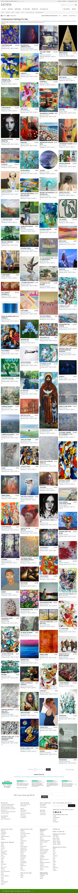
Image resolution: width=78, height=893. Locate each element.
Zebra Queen (5, 495)
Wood (2, 884)
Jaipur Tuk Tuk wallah (25, 529)
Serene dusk (25, 659)
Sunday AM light (64, 192)
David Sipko (25, 341)
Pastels (2, 868)
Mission (22, 852)
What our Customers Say (25, 813)
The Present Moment (66, 143)
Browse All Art (4, 810)
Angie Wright (26, 611)
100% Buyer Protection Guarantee (8, 808)
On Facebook (23, 816)
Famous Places (43, 846)
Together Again (6, 45)
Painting (2, 830)
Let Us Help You (44, 9)
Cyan (54, 857)
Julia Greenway (45, 624)
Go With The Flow (7, 654)
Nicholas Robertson (27, 531)
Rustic (21, 867)
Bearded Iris (25, 339)
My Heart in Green (26, 632)
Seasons (41, 865)
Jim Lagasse (64, 505)
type (3, 12)
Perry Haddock (65, 270)
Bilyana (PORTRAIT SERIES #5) (7, 140)
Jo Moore (63, 145)
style (13, 12)
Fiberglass (3, 852)
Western (42, 869)
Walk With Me (25, 712)
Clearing (4, 559)
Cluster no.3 (44, 547)
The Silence (62, 219)
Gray (54, 851)
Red (54, 860)
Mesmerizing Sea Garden (64, 325)
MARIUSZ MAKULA (66, 78)
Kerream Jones (26, 441)
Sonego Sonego (7, 528)
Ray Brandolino (45, 464)
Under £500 (55, 835)
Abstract (22, 830)
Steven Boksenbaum (27, 229)
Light (2, 859)
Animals (41, 833)
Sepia (21, 868)
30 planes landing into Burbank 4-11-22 (65, 433)
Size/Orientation (39, 12)
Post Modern (23, 861)
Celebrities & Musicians (45, 840)
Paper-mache (4, 867)
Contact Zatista (43, 807)
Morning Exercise (45, 229)
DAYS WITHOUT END (46, 602)
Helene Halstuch (45, 286)
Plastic (2, 874)
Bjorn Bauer (64, 111)
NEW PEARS (24, 583)
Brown (54, 864)
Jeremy (3, 592)
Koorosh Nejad (45, 195)
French (21, 845)
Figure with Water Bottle (27, 227)
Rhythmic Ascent (64, 481)
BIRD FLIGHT (62, 241)
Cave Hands (24, 310)
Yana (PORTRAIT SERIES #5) (47, 520)
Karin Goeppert (65, 562)
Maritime (42, 858)
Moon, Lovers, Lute (27, 748)
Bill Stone (25, 584)
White (54, 848)
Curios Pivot (44, 727)
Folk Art (22, 843)
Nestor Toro (6, 46)
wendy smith (64, 327)
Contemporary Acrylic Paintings (22, 776)
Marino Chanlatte (7, 165)
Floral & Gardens (43, 852)
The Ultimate (44, 576)
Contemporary (23, 840)
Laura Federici (7, 295)
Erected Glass (25, 415)
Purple (54, 869)
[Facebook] (56, 812)
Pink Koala (24, 109)
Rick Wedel (44, 549)
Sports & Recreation (44, 866)
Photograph (3, 832)
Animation (42, 834)
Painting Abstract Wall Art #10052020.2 (7, 711)
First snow (62, 77)
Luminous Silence (7, 406)
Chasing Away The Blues (65, 532)
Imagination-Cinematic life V (26, 46)
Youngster (62, 715)
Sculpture (3, 839)
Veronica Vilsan (45, 339)
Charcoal (3, 848)
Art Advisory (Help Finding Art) (7, 804)
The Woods (63, 760)
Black (54, 850)
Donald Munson (26, 312)
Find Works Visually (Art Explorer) (8, 811)
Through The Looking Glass (6, 80)
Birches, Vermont (7, 242)
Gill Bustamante (7, 220)
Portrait (41, 876)
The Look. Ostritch (27, 496)
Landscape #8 (5, 107)
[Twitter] (58, 812)
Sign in (59, 1)
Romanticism (23, 865)
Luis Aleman (6, 352)
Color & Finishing (29, 12)
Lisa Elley (44, 145)
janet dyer (6, 243)
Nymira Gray (6, 142)
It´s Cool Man (63, 628)
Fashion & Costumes (44, 849)
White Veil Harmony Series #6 (46, 462)
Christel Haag (26, 110)
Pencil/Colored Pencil (5, 871)
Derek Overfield (26, 363)
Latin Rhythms (25, 466)
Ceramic (2, 846)
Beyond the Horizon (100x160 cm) (46, 193)
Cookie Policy (43, 814)
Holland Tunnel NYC (45, 52)
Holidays (42, 855)
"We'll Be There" (26, 439)
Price (22, 12)
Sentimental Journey (47, 113)
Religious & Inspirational (45, 862)
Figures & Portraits (44, 850)
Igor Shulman (64, 657)
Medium (22, 875)
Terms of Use (42, 811)
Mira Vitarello (26, 144)
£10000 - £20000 (57, 842)
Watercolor (3, 883)
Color (21, 839)
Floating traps (26, 248)
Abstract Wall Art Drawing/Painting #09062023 (7, 738)
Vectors (62, 109)
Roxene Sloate (64, 242)
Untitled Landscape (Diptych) (46, 622)
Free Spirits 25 (44, 337)
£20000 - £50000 (57, 844)
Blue (54, 854)
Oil (1, 865)
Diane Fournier (26, 75)
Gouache (3, 856)
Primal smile (44, 654)
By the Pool (25, 390)
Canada (54, 816)
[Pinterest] (60, 812)
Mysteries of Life (45, 364)
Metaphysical (23, 851)
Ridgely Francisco (65, 193)
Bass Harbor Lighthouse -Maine (65, 502)
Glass (2, 855)
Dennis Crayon (45, 172)
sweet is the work (65, 406)
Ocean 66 (4, 164)
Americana (22, 832)
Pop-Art (22, 859)
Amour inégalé (6, 526)
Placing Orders (43, 804)
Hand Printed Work (5, 836)
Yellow (54, 866)
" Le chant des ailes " (27, 282)
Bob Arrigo (25, 196)
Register (64, 1)
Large (21, 877)
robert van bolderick (27, 48)
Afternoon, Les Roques (45, 283)
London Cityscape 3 (7, 434)
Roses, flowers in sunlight (26, 683)
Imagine (3, 674)
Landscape (42, 856)
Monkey (42, 751)
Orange (54, 861)
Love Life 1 (43, 691)
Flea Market (5, 350)
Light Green (55, 867)
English (22, 842)
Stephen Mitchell (7, 436)
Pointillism (22, 858)
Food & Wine (42, 853)
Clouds (42, 170)
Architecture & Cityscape (45, 836)
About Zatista (23, 810)
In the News (22, 811)
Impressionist (23, 848)
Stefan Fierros (26, 661)
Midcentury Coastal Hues (46, 143)
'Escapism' (43, 487)
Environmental (4, 851)
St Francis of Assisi (46, 430)
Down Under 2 (25, 170)
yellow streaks (45, 316)
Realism (22, 864)
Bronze (2, 845)
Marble (2, 861)
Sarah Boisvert (7, 192)
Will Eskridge (64, 54)
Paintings (10, 9)
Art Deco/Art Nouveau (25, 833)
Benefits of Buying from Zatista (7, 807)
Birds (41, 837)
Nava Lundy (6, 621)
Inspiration (35, 9)
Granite (2, 858)
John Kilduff (64, 435)
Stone (2, 878)
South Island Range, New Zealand (27, 194)
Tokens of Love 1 (64, 306)
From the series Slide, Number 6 (8, 317)
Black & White (23, 836)
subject (17, 12)
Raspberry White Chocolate (7, 619)
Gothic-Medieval (23, 846)
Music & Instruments (44, 859)
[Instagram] (53, 812)
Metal (2, 862)
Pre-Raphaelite (23, 862)
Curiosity (24, 73)
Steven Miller (6, 82)
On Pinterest (23, 817)
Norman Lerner (7, 593)
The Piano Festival (7, 378)
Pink (54, 863)
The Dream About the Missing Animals (27, 559)
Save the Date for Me (66, 594)
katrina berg (44, 261)
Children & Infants (44, 842)
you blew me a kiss (27, 609)
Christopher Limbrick (28, 416)
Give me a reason (64, 163)
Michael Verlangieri (66, 353)
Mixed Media (18, 9)
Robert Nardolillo (46, 55)
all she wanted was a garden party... (46, 258)
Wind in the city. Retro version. (64, 654)
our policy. (32, 891)
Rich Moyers (64, 378)
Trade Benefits (23, 805)
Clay (2, 849)
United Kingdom (56, 817)
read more (3, 23)
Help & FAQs (42, 805)
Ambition (62, 269)
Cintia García (6, 319)
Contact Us (22, 814)
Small (21, 874)
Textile (2, 880)
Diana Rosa (64, 165)
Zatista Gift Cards (4, 813)
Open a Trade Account (25, 804)
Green (54, 858)
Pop (60, 561)
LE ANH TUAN (7, 408)
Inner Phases (63, 53)
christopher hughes (27, 498)
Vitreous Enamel (4, 881)
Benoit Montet (64, 684)
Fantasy (41, 847)
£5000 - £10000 (56, 841)
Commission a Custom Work (7, 805)
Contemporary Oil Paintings (38, 776)
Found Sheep (5, 275)
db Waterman (45, 604)
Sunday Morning (6, 191)
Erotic (41, 843)
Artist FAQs (3, 817)
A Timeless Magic (6, 219)
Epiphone (24, 142)
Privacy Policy (43, 813)
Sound (2, 877)
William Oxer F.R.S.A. (47, 488)
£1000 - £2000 (56, 838)
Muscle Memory (26, 362)
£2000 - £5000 (56, 839)
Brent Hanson (64, 534)
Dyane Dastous (26, 284)
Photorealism (23, 856)
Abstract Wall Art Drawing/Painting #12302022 (65, 350)
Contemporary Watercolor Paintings (55, 776)
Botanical (42, 839)
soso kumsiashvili (46, 752)
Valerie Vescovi (45, 431)
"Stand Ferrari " (64, 683)
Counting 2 (43, 81)
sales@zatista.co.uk (72, 1)
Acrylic (2, 843)
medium (8, 12)
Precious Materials (5, 875)
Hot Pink (55, 870)
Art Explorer (26, 9)
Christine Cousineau (27, 686)
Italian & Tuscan (23, 849)
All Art (4, 9)
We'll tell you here (20, 1)
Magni (3, 468)
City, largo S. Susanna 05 (5, 293)
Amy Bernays (26, 634)
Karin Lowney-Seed (8, 379)
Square (41, 878)
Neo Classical (23, 855)
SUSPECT (61, 376)
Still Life (41, 868)
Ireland (54, 820)
